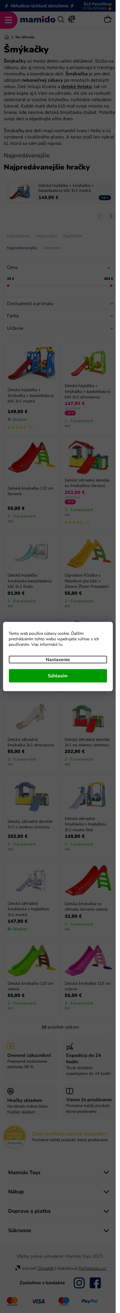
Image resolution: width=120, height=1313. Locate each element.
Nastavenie (58, 659)
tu (60, 644)
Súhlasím (58, 676)
